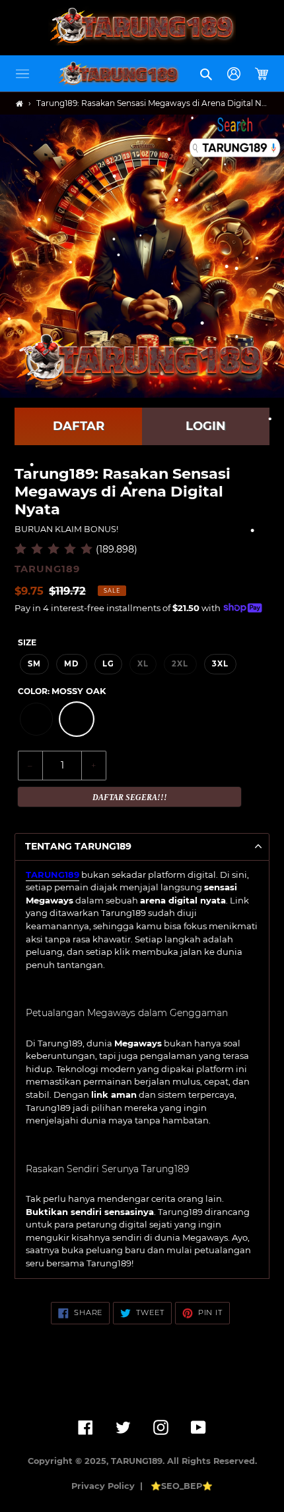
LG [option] (108, 663)
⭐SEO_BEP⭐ (182, 1486)
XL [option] (143, 663)
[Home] (19, 103)
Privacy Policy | (109, 1486)
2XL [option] (180, 663)
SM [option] (34, 663)
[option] (36, 719)
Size (27, 642)
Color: (62, 691)
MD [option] (71, 663)
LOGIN (206, 426)
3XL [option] (220, 663)
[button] (22, 74)
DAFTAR (78, 426)
